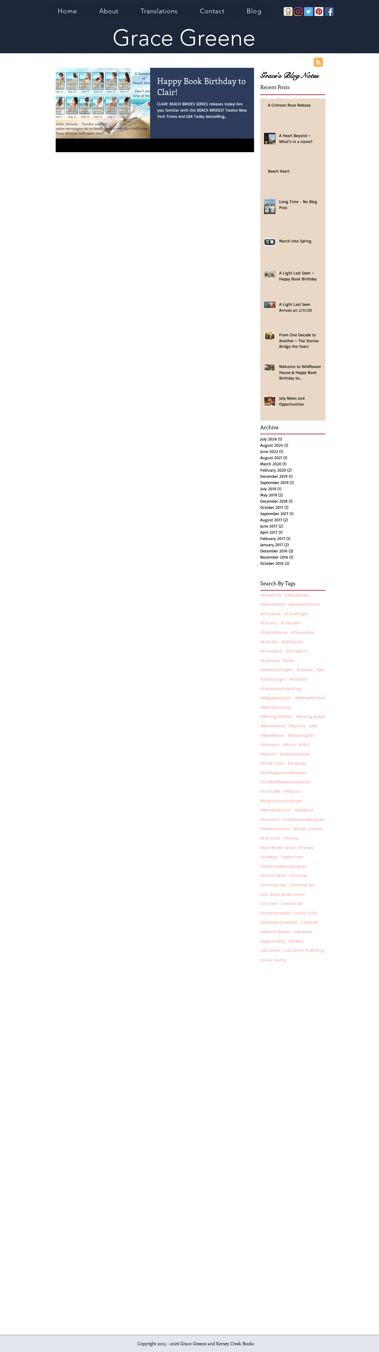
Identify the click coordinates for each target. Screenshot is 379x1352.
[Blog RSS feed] (318, 62)
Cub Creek (269, 903)
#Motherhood (272, 725)
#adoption (304, 809)
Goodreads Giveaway (278, 922)
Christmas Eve (302, 884)
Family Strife (305, 912)
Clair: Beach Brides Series (282, 894)
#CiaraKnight (296, 613)
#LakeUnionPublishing (280, 688)
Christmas (298, 875)
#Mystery (297, 725)
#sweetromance (274, 828)
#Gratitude (270, 660)
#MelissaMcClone (310, 697)
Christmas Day (273, 884)
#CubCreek (290, 622)
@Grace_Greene (307, 828)
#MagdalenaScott (275, 697)
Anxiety (291, 837)
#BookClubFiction (304, 604)
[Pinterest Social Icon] (318, 11)
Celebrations (292, 856)
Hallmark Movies (275, 931)
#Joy (320, 669)
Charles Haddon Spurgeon (283, 866)
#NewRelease (272, 735)
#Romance (270, 744)
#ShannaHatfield (294, 753)
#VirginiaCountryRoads (281, 800)
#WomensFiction (275, 809)
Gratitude (309, 922)
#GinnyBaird (296, 650)
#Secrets (268, 753)
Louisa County (273, 959)
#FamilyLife (292, 641)
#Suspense (296, 763)
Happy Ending (272, 940)
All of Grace (270, 837)
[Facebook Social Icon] (329, 11)
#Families (269, 641)
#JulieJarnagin (273, 678)
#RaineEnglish (301, 735)
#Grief (288, 660)
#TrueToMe (270, 791)
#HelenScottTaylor (276, 669)
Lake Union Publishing (304, 950)
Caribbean (269, 856)
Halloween (302, 931)
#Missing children (276, 716)
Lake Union (270, 950)
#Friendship (271, 650)
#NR (313, 725)
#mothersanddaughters (304, 819)
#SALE (304, 744)
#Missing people (310, 716)
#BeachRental (272, 604)
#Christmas (270, 613)
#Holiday (305, 669)
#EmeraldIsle (302, 632)
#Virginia (292, 791)
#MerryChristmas (275, 707)
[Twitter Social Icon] (308, 11)
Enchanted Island (275, 912)
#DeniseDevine (274, 632)
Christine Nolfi (273, 875)
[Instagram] (298, 11)
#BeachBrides (297, 594)
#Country (268, 622)
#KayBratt (298, 678)
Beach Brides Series (277, 847)
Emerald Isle (292, 903)
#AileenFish (270, 594)
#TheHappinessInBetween (283, 772)
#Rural (289, 744)
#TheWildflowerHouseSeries (285, 781)
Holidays (295, 940)
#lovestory (270, 819)
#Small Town (272, 763)
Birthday (306, 847)
